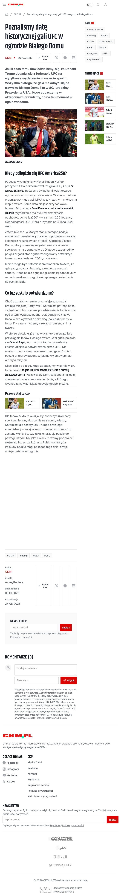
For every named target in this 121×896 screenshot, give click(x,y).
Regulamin (63, 633)
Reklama (33, 768)
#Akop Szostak (95, 29)
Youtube (12, 775)
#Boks (90, 47)
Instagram (13, 769)
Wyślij (70, 680)
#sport (90, 41)
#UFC (47, 555)
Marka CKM (35, 762)
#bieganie (92, 53)
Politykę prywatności (21, 637)
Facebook (12, 762)
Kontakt (32, 773)
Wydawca (33, 779)
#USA (36, 555)
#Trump (24, 555)
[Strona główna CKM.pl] (16, 5)
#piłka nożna (105, 41)
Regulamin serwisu (39, 785)
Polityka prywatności (40, 790)
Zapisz (66, 627)
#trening (91, 35)
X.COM (11, 781)
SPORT (17, 14)
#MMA (10, 555)
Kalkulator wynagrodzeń (42, 796)
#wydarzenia (94, 59)
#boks (104, 35)
